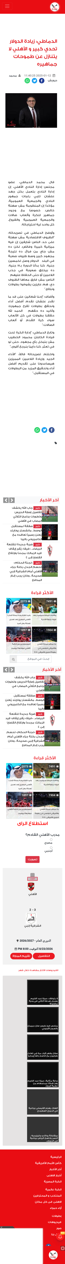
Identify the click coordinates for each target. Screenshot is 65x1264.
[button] (6, 500)
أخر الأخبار (55, 1169)
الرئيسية (55, 1157)
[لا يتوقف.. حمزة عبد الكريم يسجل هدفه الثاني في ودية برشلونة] (43, 989)
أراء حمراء (55, 1208)
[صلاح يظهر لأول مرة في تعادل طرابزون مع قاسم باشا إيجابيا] (43, 1043)
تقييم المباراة (21, 956)
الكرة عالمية (53, 1189)
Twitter (34, 80)
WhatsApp (27, 80)
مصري (48, 842)
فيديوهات (54, 1222)
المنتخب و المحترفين (47, 1195)
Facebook (41, 80)
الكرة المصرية (52, 1181)
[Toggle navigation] (7, 6)
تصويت (32, 859)
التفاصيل (44, 956)
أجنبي (48, 850)
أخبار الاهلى (54, 1175)
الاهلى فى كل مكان (48, 1201)
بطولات (56, 1216)
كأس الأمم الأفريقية (48, 1163)
